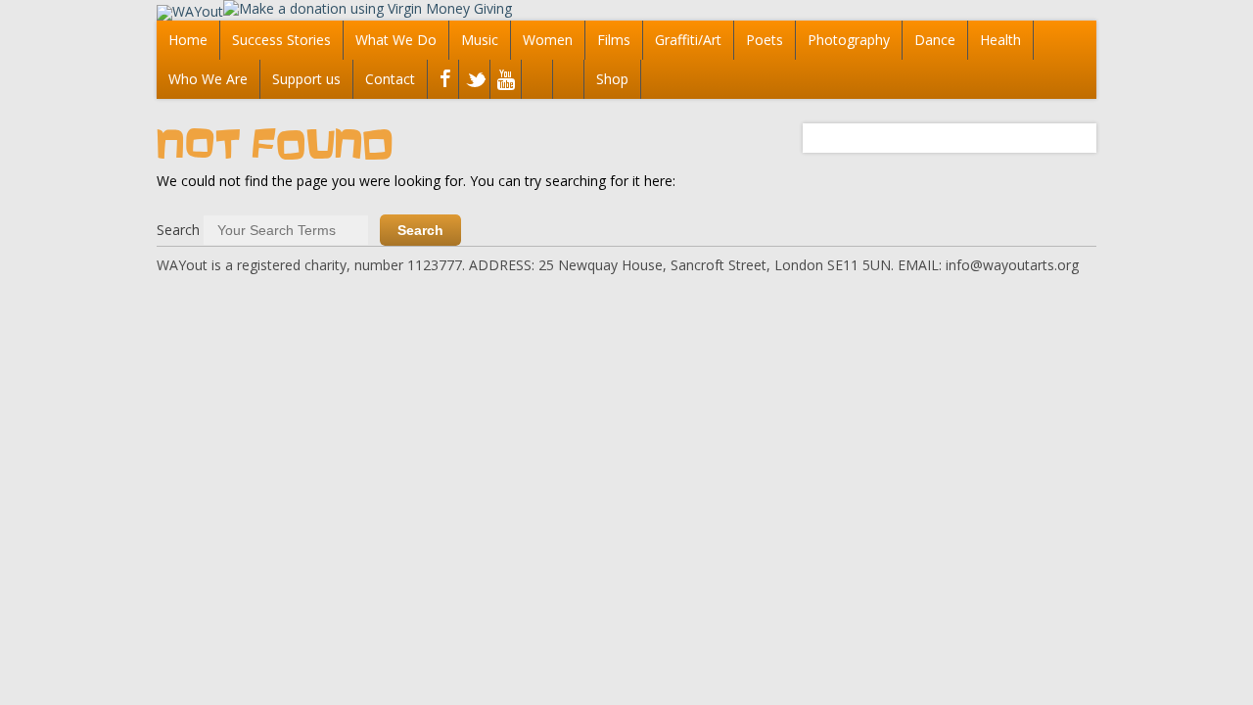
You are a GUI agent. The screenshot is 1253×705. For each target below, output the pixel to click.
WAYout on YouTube (503, 81)
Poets (764, 39)
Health (1000, 39)
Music (479, 39)
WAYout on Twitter (472, 81)
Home (188, 39)
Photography (849, 39)
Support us (306, 79)
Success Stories (281, 39)
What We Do (396, 39)
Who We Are (208, 79)
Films (613, 39)
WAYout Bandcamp (566, 81)
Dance (934, 39)
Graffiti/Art (688, 39)
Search (178, 229)
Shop (612, 79)
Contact (390, 79)
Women (548, 39)
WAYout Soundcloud (535, 81)
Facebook (441, 81)
